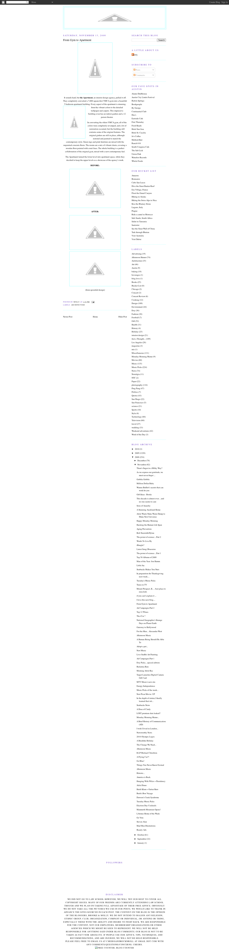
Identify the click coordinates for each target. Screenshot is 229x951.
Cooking (135, 299)
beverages (136, 274)
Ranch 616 (136, 143)
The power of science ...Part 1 (149, 553)
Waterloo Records (139, 157)
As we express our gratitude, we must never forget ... (150, 474)
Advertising (137, 253)
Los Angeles (137, 342)
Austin (134, 267)
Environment (137, 306)
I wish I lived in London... (147, 728)
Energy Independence (146, 686)
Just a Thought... (139, 338)
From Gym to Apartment (147, 603)
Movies (135, 360)
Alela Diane (142, 785)
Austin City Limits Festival (143, 97)
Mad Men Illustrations (146, 825)
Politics (135, 391)
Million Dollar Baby (145, 483)
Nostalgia (136, 374)
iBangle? (140, 545)
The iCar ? (141, 616)
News (134, 370)
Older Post (122, 316)
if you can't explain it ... (146, 595)
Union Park (136, 154)
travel (134, 423)
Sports (134, 409)
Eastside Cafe (137, 118)
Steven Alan (142, 821)
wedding (135, 427)
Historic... (141, 773)
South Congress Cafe (140, 146)
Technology (137, 416)
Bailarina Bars (143, 666)
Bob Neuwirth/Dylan (145, 533)
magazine (136, 345)
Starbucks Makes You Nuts (148, 569)
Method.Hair (137, 139)
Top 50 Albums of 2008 (147, 557)
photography (137, 384)
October (141, 834)
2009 (137, 453)
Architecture (78, 305)
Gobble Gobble (143, 479)
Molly (135, 54)
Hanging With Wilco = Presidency (151, 781)
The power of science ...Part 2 (149, 537)
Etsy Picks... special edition (148, 662)
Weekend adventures (140, 430)
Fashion (135, 314)
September (142, 838)
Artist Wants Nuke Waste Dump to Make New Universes (151, 515)
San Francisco (137, 402)
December (141, 460)
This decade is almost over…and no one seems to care (150, 500)
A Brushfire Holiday (145, 740)
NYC (134, 377)
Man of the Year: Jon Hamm (148, 561)
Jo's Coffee (136, 136)
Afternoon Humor (139, 257)
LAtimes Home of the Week (148, 813)
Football (135, 317)
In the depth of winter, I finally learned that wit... (149, 700)
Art (133, 264)
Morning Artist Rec (145, 670)
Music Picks (137, 367)
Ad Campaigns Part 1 (145, 658)
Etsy (133, 310)
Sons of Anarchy (143, 505)
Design (135, 303)
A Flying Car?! (143, 756)
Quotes (135, 395)
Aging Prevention (144, 528)
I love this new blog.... (146, 599)
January (140, 842)
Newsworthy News (144, 732)
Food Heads (137, 125)
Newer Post (67, 316)
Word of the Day (138, 434)
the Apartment (86, 97)
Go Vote (140, 817)
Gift (133, 321)
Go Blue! (140, 760)
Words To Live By (144, 541)
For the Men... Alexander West (149, 631)
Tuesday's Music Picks (146, 580)
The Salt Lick (137, 150)
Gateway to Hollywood (146, 627)
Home (95, 316)
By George (136, 107)
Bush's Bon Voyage (145, 793)
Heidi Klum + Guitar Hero (147, 789)
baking (135, 271)
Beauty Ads (141, 829)
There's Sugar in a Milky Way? (149, 468)
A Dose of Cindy (144, 709)
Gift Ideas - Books (144, 494)
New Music (141, 650)
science (135, 406)
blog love (136, 278)
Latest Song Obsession (146, 549)
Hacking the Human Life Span (149, 524)
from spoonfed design (95, 289)
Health (134, 324)
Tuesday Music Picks (145, 801)
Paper (134, 381)
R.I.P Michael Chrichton (147, 752)
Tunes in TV (142, 584)
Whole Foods (137, 161)
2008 (137, 457)
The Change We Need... (146, 744)
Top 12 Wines (142, 612)
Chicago (135, 289)
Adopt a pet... (142, 646)
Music (134, 363)
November (142, 464)
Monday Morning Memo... (148, 717)
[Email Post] (93, 302)
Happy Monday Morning (147, 520)
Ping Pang (136, 388)
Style (134, 413)
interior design (138, 335)
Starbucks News (143, 705)
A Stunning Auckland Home (148, 509)
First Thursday (138, 122)
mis (133, 349)
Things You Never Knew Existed (150, 765)
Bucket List (136, 285)
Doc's (134, 114)
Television (136, 420)
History (135, 328)
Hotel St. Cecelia (139, 132)
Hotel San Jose (138, 129)
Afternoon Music (144, 635)
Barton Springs (138, 100)
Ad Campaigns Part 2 (145, 607)
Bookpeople (137, 104)
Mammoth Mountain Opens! (149, 809)
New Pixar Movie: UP (146, 694)
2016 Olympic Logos (146, 736)
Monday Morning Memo (142, 356)
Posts (137, 69)
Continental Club (139, 111)
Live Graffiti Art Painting (147, 654)
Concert (135, 292)
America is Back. (144, 777)
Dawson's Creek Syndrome (148, 797)
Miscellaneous (138, 353)
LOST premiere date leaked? (148, 713)
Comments (140, 75)
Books (134, 282)
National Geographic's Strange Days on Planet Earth (149, 622)
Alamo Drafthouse (139, 93)
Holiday (135, 331)
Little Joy (141, 565)
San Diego (136, 399)
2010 (137, 449)
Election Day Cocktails (146, 805)
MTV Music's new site (146, 681)
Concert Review (138, 296)
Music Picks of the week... (147, 690)
